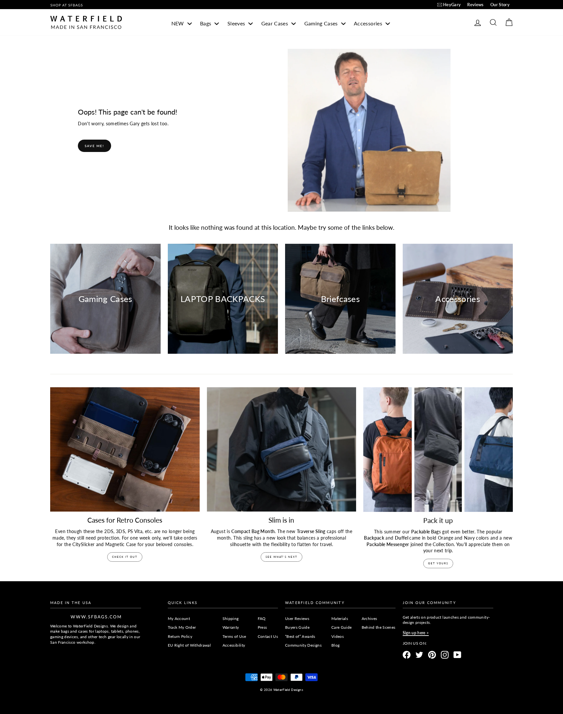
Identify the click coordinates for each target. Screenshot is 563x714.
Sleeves (237, 23)
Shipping (231, 618)
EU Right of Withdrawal (189, 645)
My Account (179, 618)
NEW (178, 23)
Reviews (475, 4)
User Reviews (297, 618)
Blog (335, 645)
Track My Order (182, 627)
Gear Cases (275, 23)
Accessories (368, 23)
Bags (206, 23)
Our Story (500, 4)
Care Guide (341, 627)
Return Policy (180, 636)
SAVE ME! (94, 146)
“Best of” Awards (300, 636)
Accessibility (234, 645)
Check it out (124, 556)
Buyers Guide (297, 627)
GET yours (438, 563)
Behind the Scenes (379, 627)
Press (262, 627)
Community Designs (303, 645)
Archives (369, 618)
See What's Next (281, 556)
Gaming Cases (321, 23)
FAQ (262, 618)
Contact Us (268, 636)
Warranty (231, 627)
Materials (339, 618)
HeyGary (452, 4)
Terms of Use (234, 636)
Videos (337, 636)
